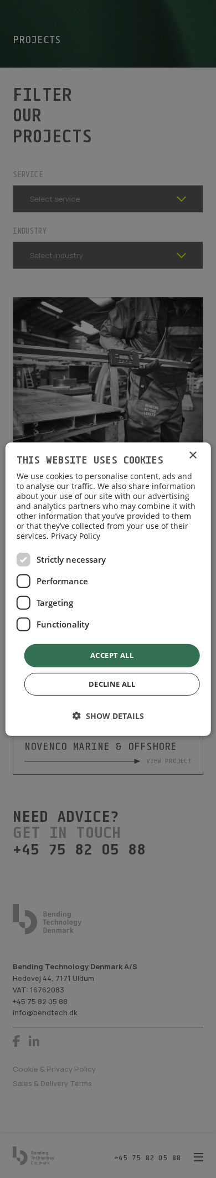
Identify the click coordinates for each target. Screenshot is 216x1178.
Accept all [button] (111, 655)
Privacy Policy (75, 536)
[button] (108, 715)
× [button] (192, 455)
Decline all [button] (112, 684)
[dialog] (108, 588)
